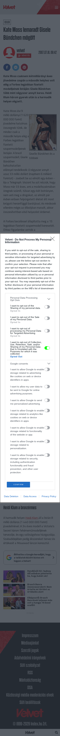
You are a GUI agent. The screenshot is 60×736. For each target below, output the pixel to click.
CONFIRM (19, 484)
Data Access (30, 496)
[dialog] (30, 368)
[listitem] (30, 299)
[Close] (53, 240)
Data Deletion (11, 496)
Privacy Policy (49, 496)
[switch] (47, 306)
